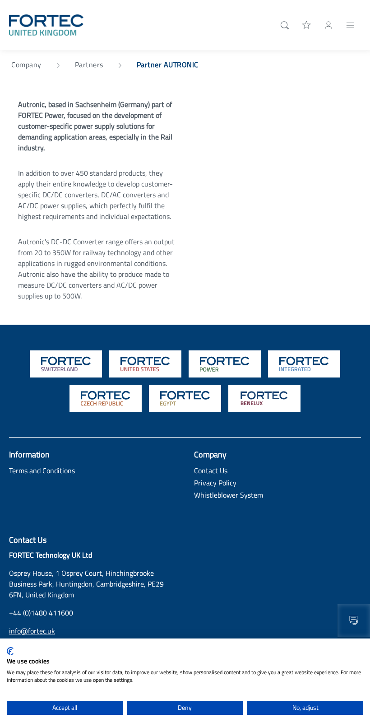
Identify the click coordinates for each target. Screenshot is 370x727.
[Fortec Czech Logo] (105, 398)
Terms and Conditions (42, 470)
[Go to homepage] (46, 24)
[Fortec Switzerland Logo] (66, 363)
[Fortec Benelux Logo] (264, 398)
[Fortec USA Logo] (145, 363)
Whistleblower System (228, 494)
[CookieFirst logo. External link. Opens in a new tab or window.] (10, 651)
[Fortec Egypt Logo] (185, 398)
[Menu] (350, 25)
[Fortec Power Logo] (225, 363)
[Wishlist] (307, 25)
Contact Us (210, 470)
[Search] (283, 25)
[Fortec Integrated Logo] (304, 363)
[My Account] (328, 25)
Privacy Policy (215, 482)
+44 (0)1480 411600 (41, 612)
